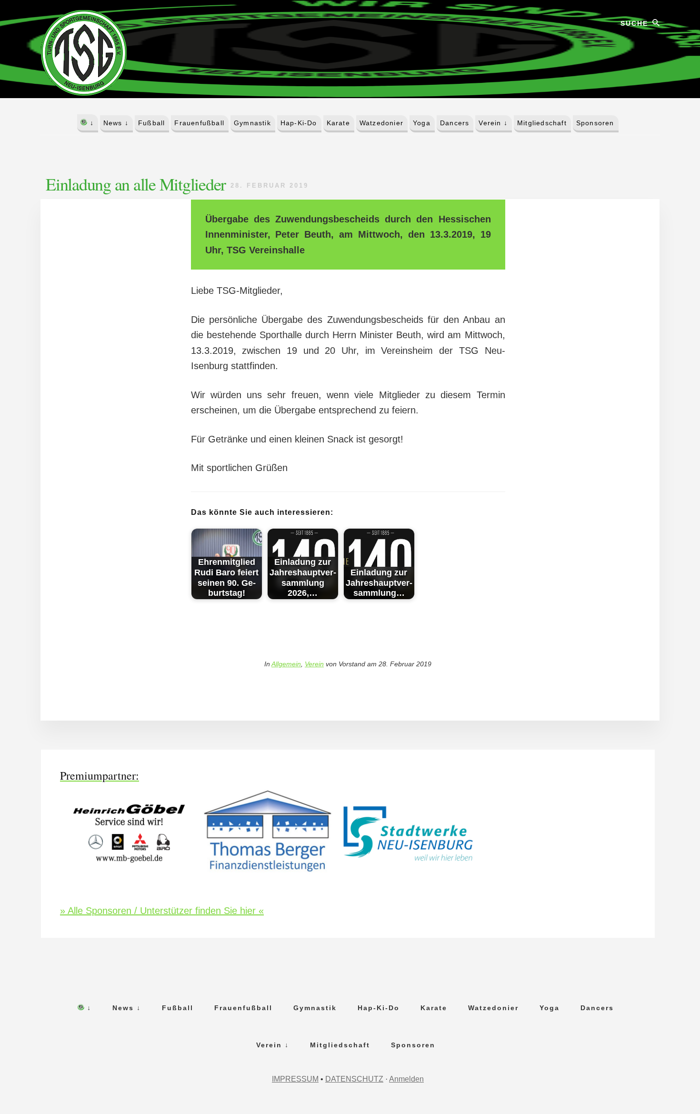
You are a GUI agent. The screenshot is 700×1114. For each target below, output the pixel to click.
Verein (314, 664)
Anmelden (406, 1079)
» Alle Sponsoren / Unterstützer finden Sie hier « (162, 910)
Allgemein (286, 664)
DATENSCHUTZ (354, 1079)
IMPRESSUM (295, 1079)
